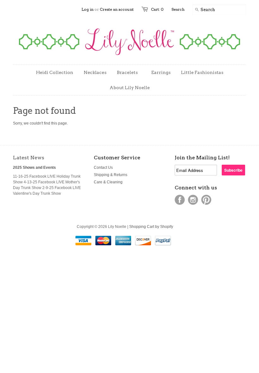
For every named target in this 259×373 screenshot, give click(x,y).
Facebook (180, 200)
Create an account (117, 9)
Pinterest (206, 200)
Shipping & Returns (110, 175)
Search (178, 9)
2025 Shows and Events (34, 167)
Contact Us (103, 167)
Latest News (28, 158)
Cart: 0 (157, 9)
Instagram (193, 200)
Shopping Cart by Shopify (151, 226)
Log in (87, 9)
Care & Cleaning (108, 182)
